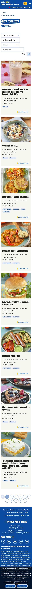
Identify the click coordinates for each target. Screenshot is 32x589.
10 (20, 501)
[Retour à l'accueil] (5, 2)
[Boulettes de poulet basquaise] (16, 234)
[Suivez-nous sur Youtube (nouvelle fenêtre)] (15, 542)
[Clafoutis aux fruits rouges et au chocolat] (16, 391)
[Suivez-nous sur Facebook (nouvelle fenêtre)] (3, 542)
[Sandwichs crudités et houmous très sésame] (16, 285)
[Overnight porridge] (16, 129)
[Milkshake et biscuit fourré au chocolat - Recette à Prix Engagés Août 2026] (16, 73)
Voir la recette (23, 112)
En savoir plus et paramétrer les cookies (16, 582)
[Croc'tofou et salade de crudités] (16, 180)
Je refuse (10, 586)
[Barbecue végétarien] (16, 339)
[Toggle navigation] (30, 4)
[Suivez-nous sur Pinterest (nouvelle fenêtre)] (27, 542)
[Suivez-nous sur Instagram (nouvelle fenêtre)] (21, 542)
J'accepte (22, 586)
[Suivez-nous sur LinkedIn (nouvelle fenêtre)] (9, 542)
